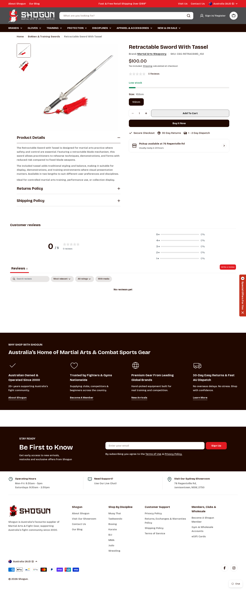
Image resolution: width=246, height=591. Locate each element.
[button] (180, 234)
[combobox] (126, 15)
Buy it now (179, 123)
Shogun (23, 578)
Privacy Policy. (173, 454)
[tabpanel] (123, 301)
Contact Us (198, 3)
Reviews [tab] (19, 268)
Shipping (147, 66)
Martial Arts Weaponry (151, 53)
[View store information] (224, 145)
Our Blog (34, 3)
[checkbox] (103, 279)
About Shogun (17, 3)
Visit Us (182, 3)
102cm (136, 101)
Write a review (228, 267)
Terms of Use (153, 454)
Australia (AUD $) (223, 3)
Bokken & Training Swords (44, 36)
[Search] (189, 16)
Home (20, 36)
